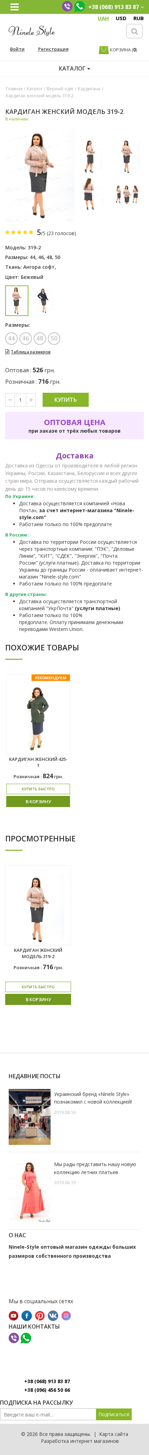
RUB (138, 18)
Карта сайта (113, 1434)
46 (41, 257)
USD (121, 18)
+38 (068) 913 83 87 (47, 1381)
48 (49, 257)
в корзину (38, 801)
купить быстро (38, 788)
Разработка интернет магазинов (80, 1441)
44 (32, 257)
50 (57, 257)
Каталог (35, 89)
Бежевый (32, 277)
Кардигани (89, 89)
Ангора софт (39, 267)
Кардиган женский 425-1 (38, 762)
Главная (14, 89)
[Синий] (43, 301)
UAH (103, 18)
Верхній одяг (60, 89)
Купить (65, 400)
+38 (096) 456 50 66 (47, 1390)
